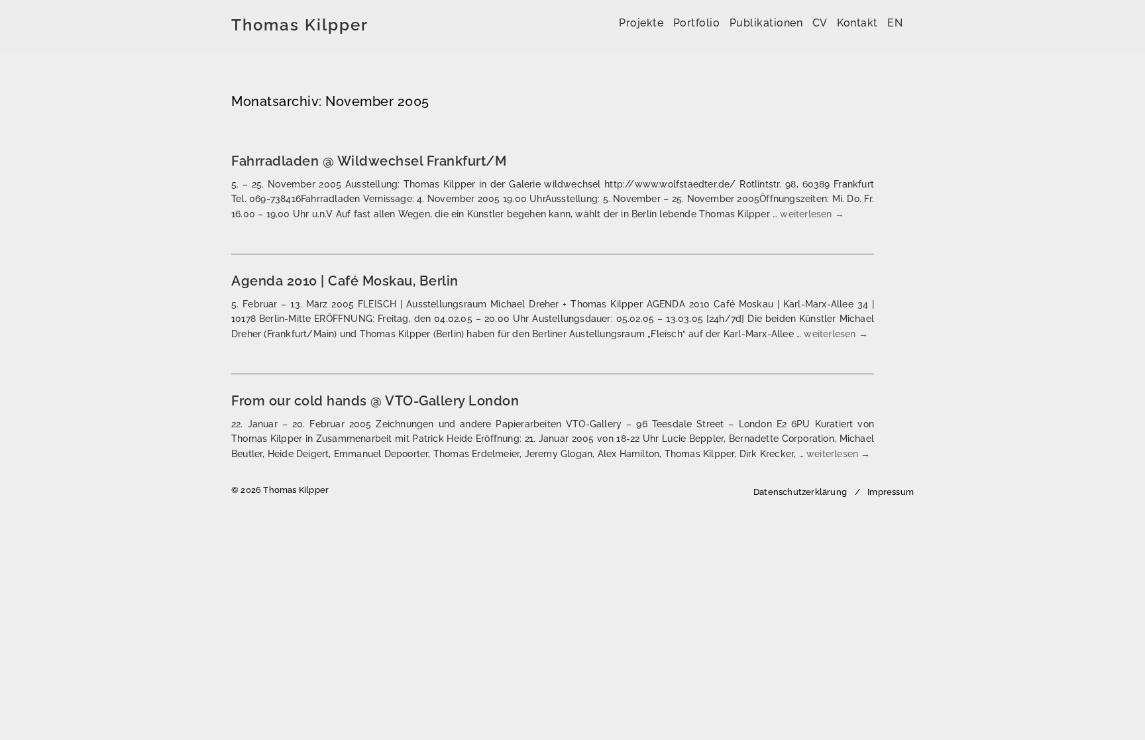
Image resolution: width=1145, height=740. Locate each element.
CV (820, 23)
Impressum (890, 492)
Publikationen (766, 23)
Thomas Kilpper (299, 25)
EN (894, 23)
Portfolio (696, 23)
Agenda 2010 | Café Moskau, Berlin (345, 281)
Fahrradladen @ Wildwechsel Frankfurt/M (368, 161)
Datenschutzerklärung (800, 492)
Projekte (641, 23)
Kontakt (857, 23)
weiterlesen (812, 214)
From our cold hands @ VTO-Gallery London (375, 401)
